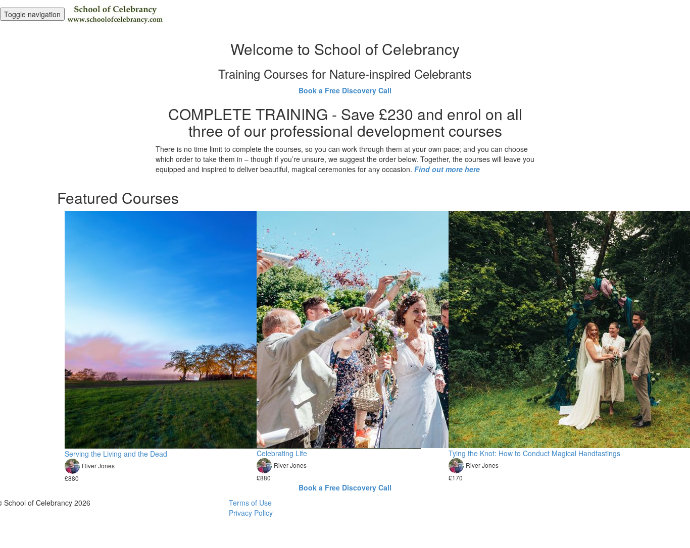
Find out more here (447, 169)
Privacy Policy (251, 513)
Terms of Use (250, 503)
